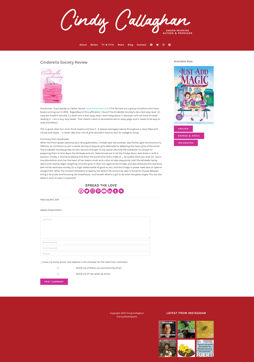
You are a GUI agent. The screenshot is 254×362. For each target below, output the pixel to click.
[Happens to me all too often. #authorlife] (167, 329)
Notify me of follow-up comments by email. (99, 267)
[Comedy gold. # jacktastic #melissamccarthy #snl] (167, 348)
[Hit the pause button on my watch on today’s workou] (205, 329)
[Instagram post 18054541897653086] (205, 348)
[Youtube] (104, 191)
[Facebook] (81, 191)
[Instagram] (92, 191)
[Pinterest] (98, 191)
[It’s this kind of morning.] (186, 348)
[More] (121, 191)
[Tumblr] (115, 191)
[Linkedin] (109, 191)
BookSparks (130, 316)
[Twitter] (86, 191)
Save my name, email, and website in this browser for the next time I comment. (85, 262)
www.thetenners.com (97, 108)
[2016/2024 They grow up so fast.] (186, 329)
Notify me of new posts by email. (93, 273)
